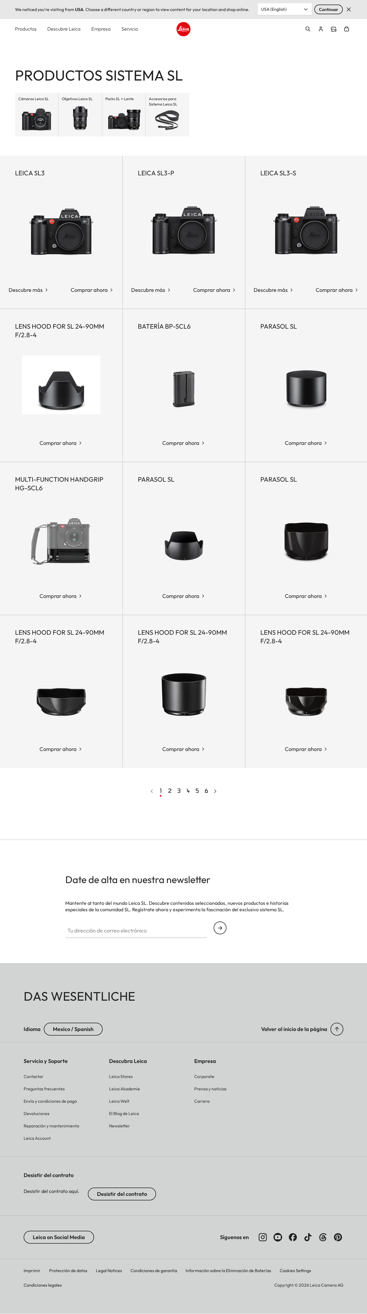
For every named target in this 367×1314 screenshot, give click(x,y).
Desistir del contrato (122, 1193)
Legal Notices (109, 1270)
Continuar (328, 9)
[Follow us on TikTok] (308, 1237)
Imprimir (32, 1270)
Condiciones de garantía (154, 1270)
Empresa (101, 29)
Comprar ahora (89, 289)
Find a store (333, 29)
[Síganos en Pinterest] (338, 1237)
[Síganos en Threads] (323, 1237)
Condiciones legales (43, 1285)
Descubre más (26, 289)
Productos (26, 29)
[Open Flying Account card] (320, 29)
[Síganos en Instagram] (262, 1237)
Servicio (129, 29)
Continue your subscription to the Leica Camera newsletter (220, 927)
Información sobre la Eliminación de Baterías (228, 1270)
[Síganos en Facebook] (292, 1237)
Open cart (346, 29)
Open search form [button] (308, 29)
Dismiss (349, 9)
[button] (336, 1029)
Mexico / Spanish (73, 1029)
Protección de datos (68, 1270)
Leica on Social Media (59, 1237)
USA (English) (274, 9)
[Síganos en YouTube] (277, 1237)
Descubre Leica (64, 29)
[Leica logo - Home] (184, 29)
